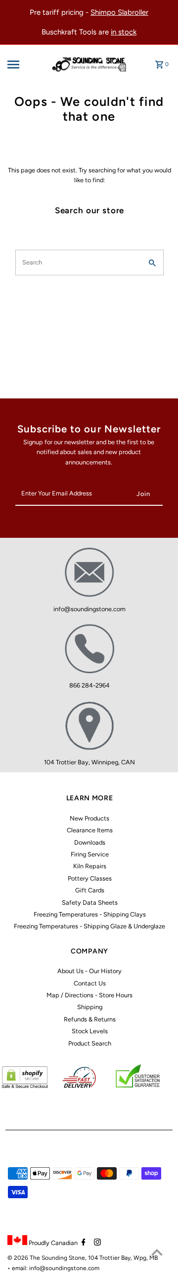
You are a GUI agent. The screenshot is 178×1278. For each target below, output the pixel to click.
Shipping (89, 1007)
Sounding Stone (63, 1257)
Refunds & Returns (90, 1019)
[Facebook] (82, 1243)
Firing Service (90, 854)
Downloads (89, 842)
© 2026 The (24, 1257)
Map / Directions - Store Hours (89, 995)
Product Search (89, 1043)
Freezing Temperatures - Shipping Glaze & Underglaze (89, 926)
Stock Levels (90, 1031)
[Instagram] (96, 1243)
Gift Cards (89, 890)
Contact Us (90, 983)
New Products (89, 818)
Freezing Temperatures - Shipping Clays (90, 914)
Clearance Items (90, 830)
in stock (123, 32)
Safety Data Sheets (90, 902)
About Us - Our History (89, 971)
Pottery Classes (90, 878)
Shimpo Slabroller (119, 12)
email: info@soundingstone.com (55, 1268)
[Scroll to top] (157, 1252)
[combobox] (78, 262)
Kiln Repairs (89, 866)
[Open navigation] (21, 64)
